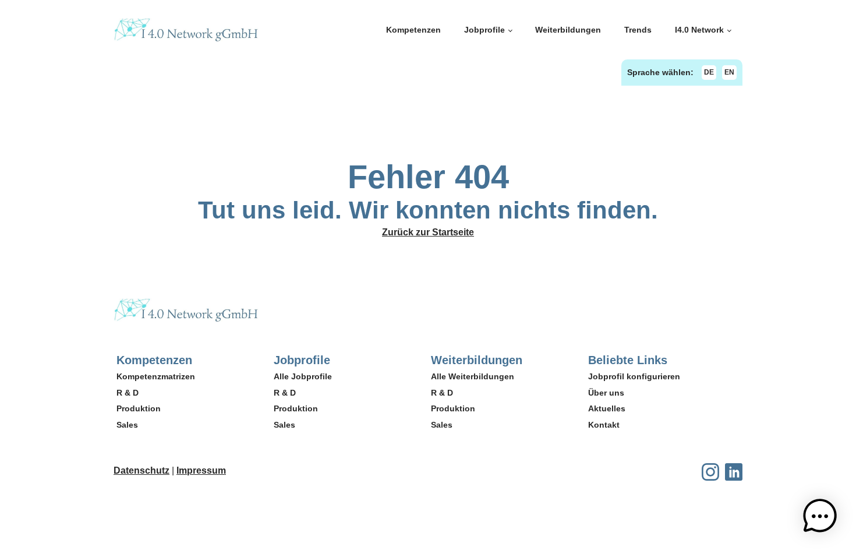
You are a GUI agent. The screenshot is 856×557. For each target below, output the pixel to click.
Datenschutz (141, 470)
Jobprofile (484, 29)
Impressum (201, 470)
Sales (127, 424)
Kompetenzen (413, 29)
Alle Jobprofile (303, 376)
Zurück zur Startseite (428, 232)
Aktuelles (606, 408)
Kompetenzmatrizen (155, 376)
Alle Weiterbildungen (472, 376)
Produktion (138, 408)
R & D (127, 392)
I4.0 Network (699, 29)
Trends (638, 29)
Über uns (606, 392)
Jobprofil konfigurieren (634, 376)
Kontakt (604, 424)
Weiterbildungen (568, 29)
